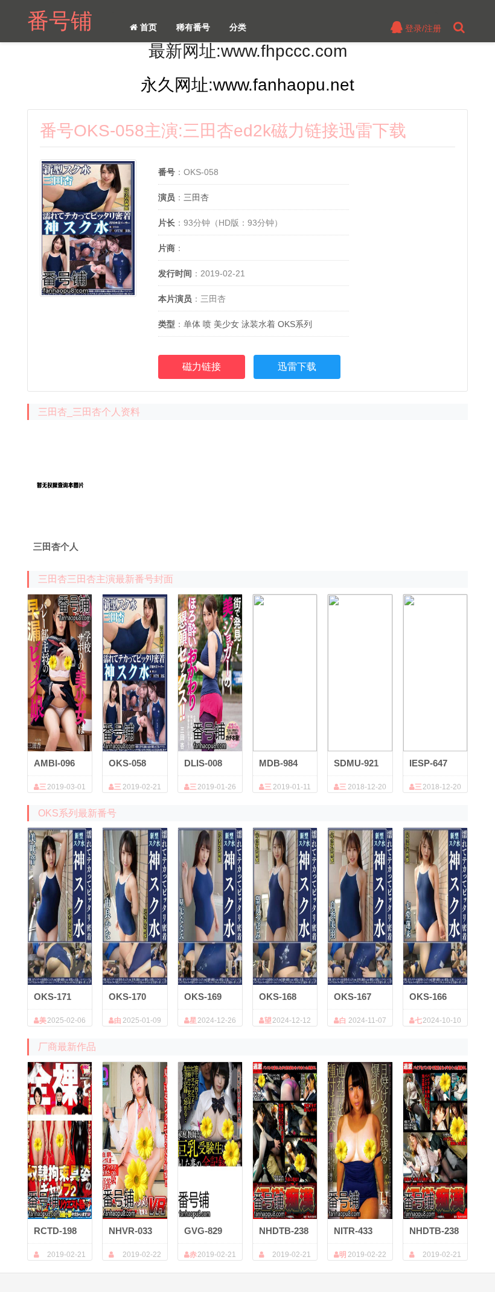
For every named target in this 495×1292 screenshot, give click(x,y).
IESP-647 (428, 763)
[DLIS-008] (210, 672)
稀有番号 (193, 27)
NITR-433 (353, 1231)
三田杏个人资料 (55, 547)
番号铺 (59, 20)
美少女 (226, 324)
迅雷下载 (297, 366)
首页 (147, 27)
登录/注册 (422, 28)
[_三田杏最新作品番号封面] (59, 480)
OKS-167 (352, 996)
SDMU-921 (356, 763)
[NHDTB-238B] (435, 1140)
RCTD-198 (55, 1231)
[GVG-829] (210, 1140)
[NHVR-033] (135, 1140)
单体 (192, 324)
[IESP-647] (435, 672)
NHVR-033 (130, 1231)
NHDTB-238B (434, 1231)
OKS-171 (52, 996)
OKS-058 (127, 763)
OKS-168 (277, 996)
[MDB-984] (285, 672)
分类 (237, 27)
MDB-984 (278, 763)
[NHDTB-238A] (285, 1140)
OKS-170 (127, 996)
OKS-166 (428, 996)
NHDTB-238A (283, 1231)
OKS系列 (295, 324)
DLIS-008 (203, 763)
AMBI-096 (54, 763)
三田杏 (196, 197)
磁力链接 (201, 366)
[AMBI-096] (60, 672)
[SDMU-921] (360, 672)
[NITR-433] (360, 1140)
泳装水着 (258, 324)
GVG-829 (203, 1231)
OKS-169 (203, 996)
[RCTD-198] (60, 1140)
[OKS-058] (135, 672)
